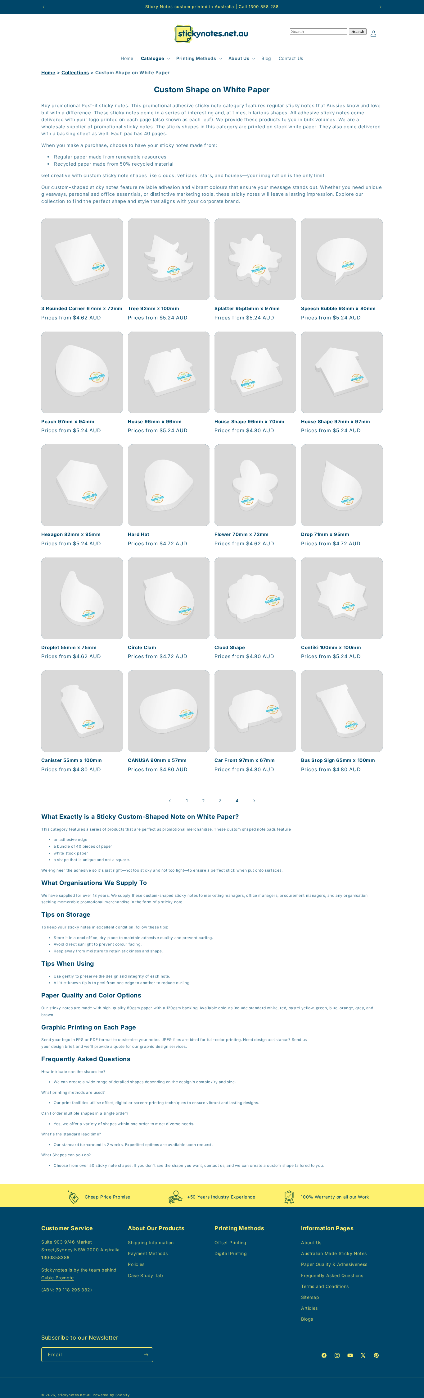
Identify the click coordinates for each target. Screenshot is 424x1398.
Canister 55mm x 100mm (71, 760)
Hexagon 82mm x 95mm (71, 534)
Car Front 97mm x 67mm (244, 760)
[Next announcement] (380, 7)
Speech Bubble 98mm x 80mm (338, 308)
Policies (136, 1264)
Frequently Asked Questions (332, 1275)
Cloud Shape (229, 647)
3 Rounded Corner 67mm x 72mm (82, 308)
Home (48, 73)
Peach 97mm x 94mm (67, 421)
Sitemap (310, 1297)
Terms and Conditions (325, 1286)
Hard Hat (139, 534)
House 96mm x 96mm (155, 421)
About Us (311, 1242)
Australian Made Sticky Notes (334, 1253)
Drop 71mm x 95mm (325, 534)
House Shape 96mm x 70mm (249, 421)
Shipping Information (151, 1242)
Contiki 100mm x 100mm (331, 647)
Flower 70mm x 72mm (241, 534)
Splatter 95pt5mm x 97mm (247, 308)
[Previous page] (170, 801)
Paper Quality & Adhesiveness (334, 1264)
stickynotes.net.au (75, 1395)
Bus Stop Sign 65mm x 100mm (338, 760)
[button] (155, 58)
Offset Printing (230, 1242)
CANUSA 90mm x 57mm (157, 760)
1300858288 (55, 1257)
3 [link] (220, 800)
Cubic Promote (57, 1277)
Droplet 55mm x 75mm (69, 647)
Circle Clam (142, 647)
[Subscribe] (146, 1354)
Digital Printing (230, 1253)
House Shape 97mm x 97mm (335, 421)
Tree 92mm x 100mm (153, 308)
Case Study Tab (145, 1275)
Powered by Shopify (111, 1395)
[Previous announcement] (43, 7)
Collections (75, 73)
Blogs (307, 1319)
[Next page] (254, 801)
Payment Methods (148, 1253)
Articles (309, 1308)
